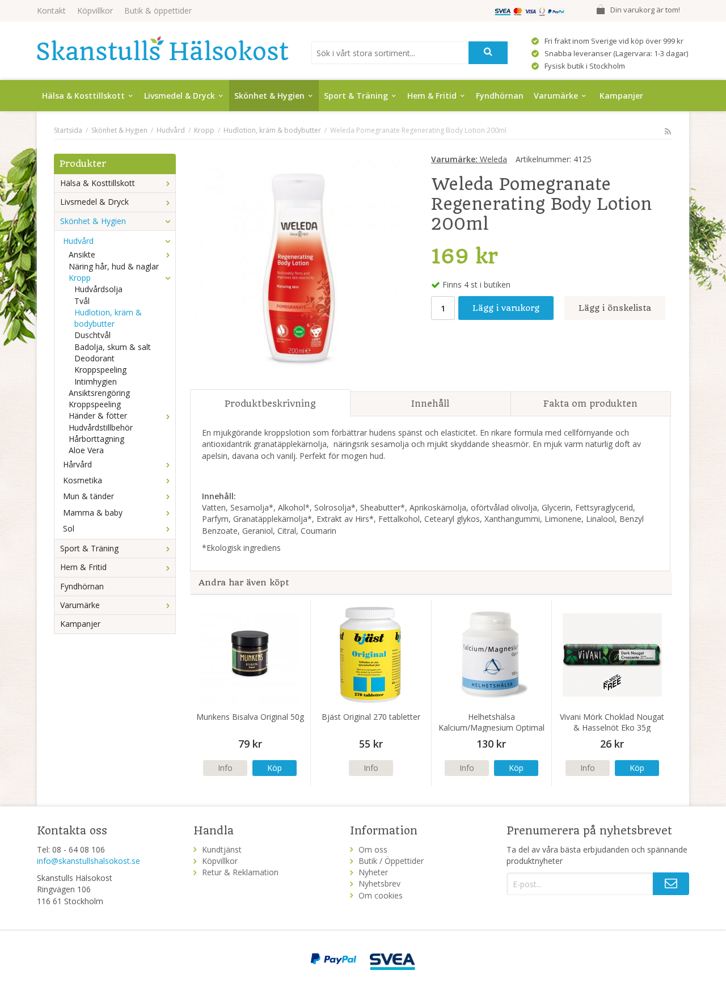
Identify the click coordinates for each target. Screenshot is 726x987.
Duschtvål (92, 335)
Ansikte (82, 254)
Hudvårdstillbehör (101, 427)
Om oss (372, 849)
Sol (68, 528)
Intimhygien (95, 381)
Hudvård (78, 240)
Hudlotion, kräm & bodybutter (108, 318)
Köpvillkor (95, 10)
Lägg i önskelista (615, 308)
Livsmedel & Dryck (179, 95)
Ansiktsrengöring (99, 392)
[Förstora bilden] (298, 266)
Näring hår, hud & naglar (114, 266)
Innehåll (430, 403)
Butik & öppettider (158, 10)
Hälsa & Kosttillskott (83, 95)
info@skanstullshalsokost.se (88, 860)
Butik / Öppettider (391, 860)
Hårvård (77, 464)
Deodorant (94, 358)
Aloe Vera (86, 450)
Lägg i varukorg (505, 308)
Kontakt (51, 10)
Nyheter (373, 872)
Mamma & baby (93, 512)
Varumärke (556, 95)
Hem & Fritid (432, 95)
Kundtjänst (222, 849)
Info (225, 767)
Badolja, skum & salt (112, 346)
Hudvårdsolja (98, 289)
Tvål (82, 301)
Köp (274, 767)
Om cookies (380, 895)
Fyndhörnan (500, 95)
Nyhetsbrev (379, 883)
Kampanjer (621, 95)
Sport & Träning (356, 95)
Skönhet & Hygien (269, 95)
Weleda (469, 159)
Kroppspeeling (100, 369)
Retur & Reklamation (240, 872)
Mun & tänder (88, 496)
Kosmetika (82, 480)
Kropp (80, 277)
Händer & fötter (98, 415)
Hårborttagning (96, 438)
